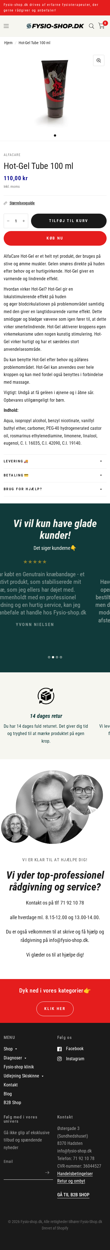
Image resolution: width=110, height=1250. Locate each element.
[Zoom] (98, 60)
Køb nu (55, 238)
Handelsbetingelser (75, 1173)
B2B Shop (12, 1102)
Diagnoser (13, 1058)
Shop (8, 1049)
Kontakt (11, 1085)
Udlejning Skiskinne (21, 1076)
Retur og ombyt (71, 1181)
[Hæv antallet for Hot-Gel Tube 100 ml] (23, 221)
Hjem (8, 42)
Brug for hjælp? (23, 489)
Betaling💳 (16, 475)
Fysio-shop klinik (19, 1067)
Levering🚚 (16, 461)
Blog (8, 1094)
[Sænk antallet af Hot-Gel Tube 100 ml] (8, 221)
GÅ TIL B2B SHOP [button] (73, 1194)
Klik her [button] (55, 1008)
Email (8, 1161)
